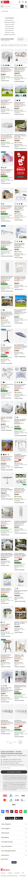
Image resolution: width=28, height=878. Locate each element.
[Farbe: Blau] (8, 65)
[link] (19, 2)
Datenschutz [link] (17, 873)
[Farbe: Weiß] (2, 65)
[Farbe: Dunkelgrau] (17, 204)
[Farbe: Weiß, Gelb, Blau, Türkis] (4, 204)
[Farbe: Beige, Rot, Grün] (6, 454)
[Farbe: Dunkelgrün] (4, 310)
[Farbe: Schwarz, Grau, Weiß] (4, 345)
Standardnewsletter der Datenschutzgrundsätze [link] (18, 777)
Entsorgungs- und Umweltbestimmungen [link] (9, 875)
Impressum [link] (3, 873)
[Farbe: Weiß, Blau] (2, 454)
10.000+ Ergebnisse (5, 40)
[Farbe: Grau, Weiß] (2, 204)
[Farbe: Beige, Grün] (6, 167)
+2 (9, 65)
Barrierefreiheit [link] (23, 875)
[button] (4, 45)
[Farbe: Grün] (6, 65)
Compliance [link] (10, 873)
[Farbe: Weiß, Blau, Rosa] (4, 167)
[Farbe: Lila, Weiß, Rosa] (2, 167)
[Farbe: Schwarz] (19, 65)
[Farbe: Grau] (4, 65)
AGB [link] (23, 873)
